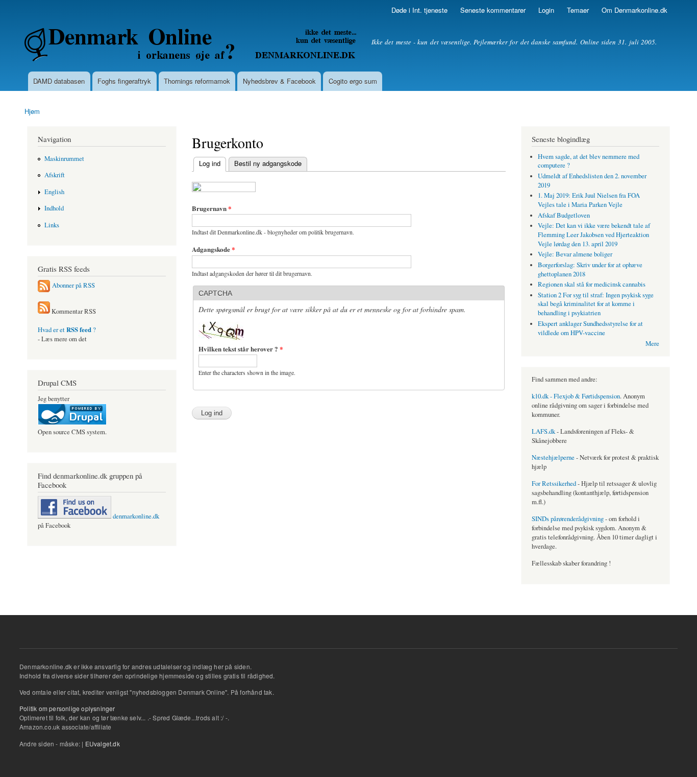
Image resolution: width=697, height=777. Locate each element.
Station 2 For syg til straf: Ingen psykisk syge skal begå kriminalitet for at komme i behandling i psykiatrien (596, 304)
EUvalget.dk (102, 743)
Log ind (206, 163)
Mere (652, 343)
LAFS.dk (543, 431)
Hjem (32, 111)
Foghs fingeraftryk (124, 81)
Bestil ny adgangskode (268, 163)
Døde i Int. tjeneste (419, 10)
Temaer (578, 10)
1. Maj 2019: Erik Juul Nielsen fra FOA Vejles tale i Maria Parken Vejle (589, 200)
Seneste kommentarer (493, 10)
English (54, 191)
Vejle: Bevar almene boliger (575, 254)
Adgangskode (213, 249)
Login (546, 10)
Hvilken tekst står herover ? (240, 349)
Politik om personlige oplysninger (67, 708)
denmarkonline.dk (135, 516)
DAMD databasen (59, 81)
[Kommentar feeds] (44, 311)
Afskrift (54, 175)
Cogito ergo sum (353, 81)
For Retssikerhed (554, 483)
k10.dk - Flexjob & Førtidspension (576, 396)
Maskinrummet (64, 158)
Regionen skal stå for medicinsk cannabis (591, 284)
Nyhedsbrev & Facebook (279, 81)
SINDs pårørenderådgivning (568, 518)
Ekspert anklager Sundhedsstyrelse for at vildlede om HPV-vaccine (590, 328)
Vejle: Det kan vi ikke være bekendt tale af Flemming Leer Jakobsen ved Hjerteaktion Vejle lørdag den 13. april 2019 (594, 234)
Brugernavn (212, 208)
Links (51, 225)
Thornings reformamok (197, 81)
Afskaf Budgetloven (564, 215)
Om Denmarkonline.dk (634, 10)
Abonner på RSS (73, 285)
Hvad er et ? (67, 329)
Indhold (54, 208)
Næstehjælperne (553, 457)
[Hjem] (191, 46)
